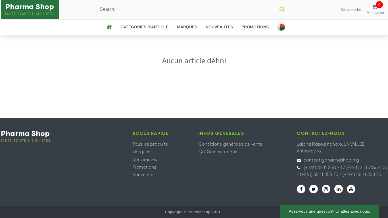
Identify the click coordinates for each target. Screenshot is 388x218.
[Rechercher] (282, 9)
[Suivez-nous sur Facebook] (301, 189)
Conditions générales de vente (230, 144)
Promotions (255, 27)
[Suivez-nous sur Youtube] (351, 189)
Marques (187, 27)
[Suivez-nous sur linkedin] (338, 189)
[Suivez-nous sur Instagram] (326, 189)
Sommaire (142, 174)
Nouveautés (219, 27)
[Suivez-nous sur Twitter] (313, 189)
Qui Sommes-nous (217, 151)
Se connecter (351, 10)
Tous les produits (150, 144)
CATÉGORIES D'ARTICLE (144, 27)
